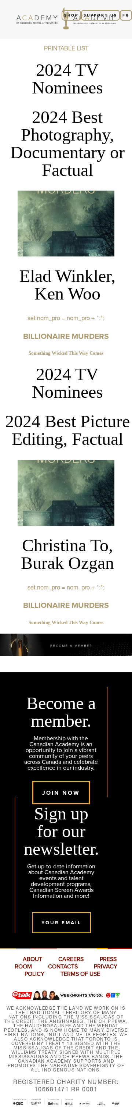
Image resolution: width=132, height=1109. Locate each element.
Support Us (100, 15)
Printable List (66, 48)
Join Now (61, 793)
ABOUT (32, 959)
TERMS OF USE (80, 974)
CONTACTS (63, 967)
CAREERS (71, 959)
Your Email (61, 922)
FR (125, 15)
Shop (71, 15)
